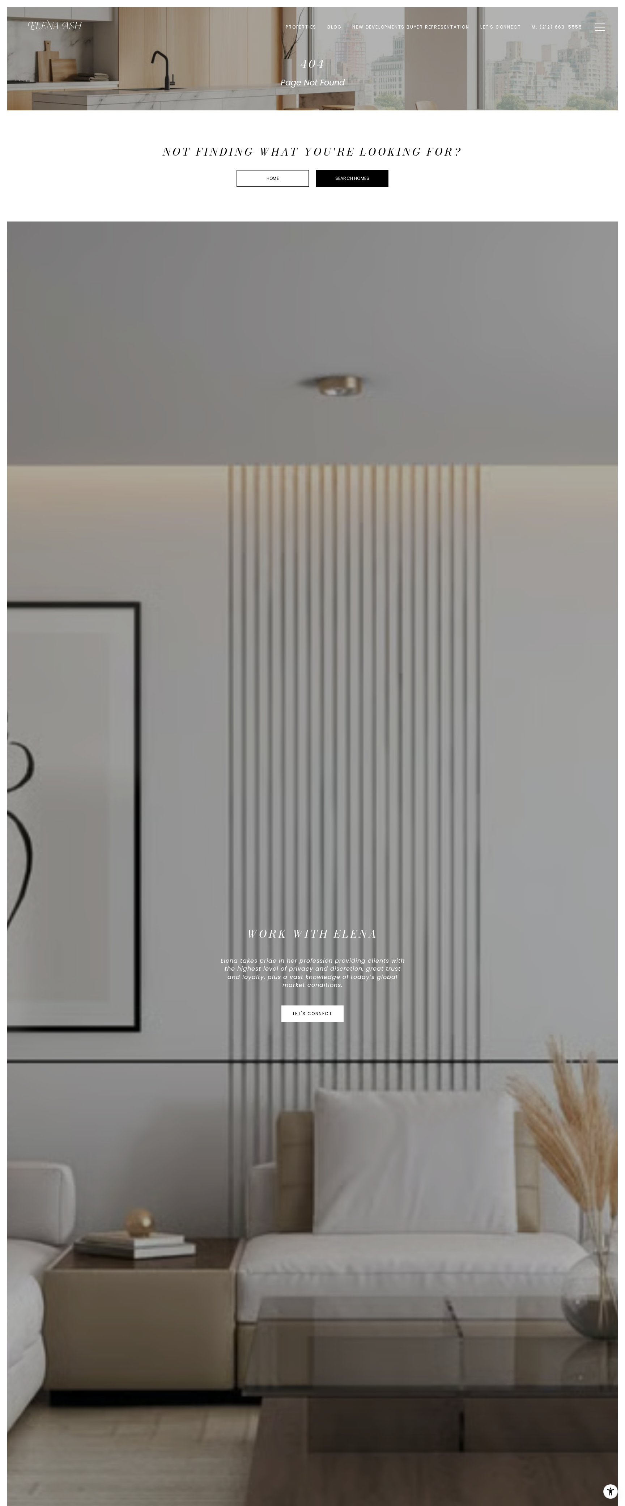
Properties (301, 27)
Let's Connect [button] (312, 1014)
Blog (334, 27)
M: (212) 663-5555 (557, 27)
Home (273, 178)
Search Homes (352, 178)
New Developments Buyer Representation (410, 27)
